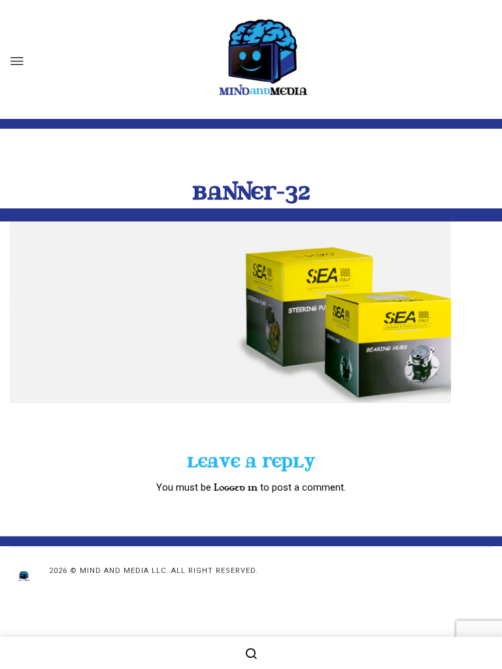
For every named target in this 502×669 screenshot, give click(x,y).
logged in (236, 488)
